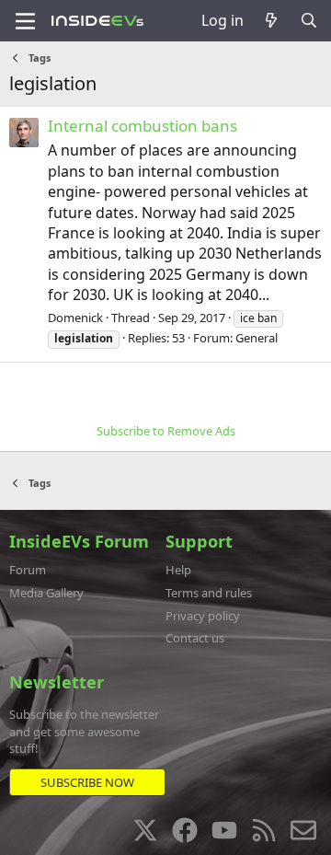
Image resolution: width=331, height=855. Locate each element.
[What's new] (272, 20)
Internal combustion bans (142, 125)
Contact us (195, 638)
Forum (27, 569)
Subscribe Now (87, 782)
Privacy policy (203, 615)
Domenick (75, 317)
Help (178, 569)
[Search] (308, 20)
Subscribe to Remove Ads (166, 430)
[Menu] (25, 21)
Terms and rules (209, 592)
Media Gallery (46, 592)
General (256, 337)
